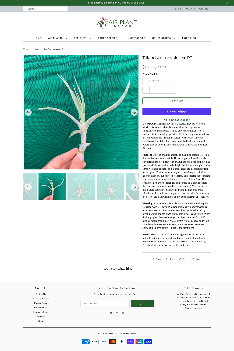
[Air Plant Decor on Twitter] (111, 313)
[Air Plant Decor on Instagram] (123, 313)
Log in (178, 8)
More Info (190, 38)
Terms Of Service (41, 298)
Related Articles (40, 312)
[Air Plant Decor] (117, 24)
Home (37, 38)
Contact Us (40, 294)
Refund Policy (40, 307)
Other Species (108, 38)
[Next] (134, 112)
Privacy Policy (40, 303)
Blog (40, 321)
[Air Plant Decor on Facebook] (117, 313)
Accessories (136, 38)
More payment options (177, 120)
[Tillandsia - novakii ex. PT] (81, 112)
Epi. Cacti (81, 38)
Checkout (204, 8)
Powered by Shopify (127, 333)
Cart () (191, 8)
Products (36, 49)
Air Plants (56, 38)
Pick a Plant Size (151, 74)
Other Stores (162, 38)
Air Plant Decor (111, 333)
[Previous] (28, 112)
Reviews (41, 316)
